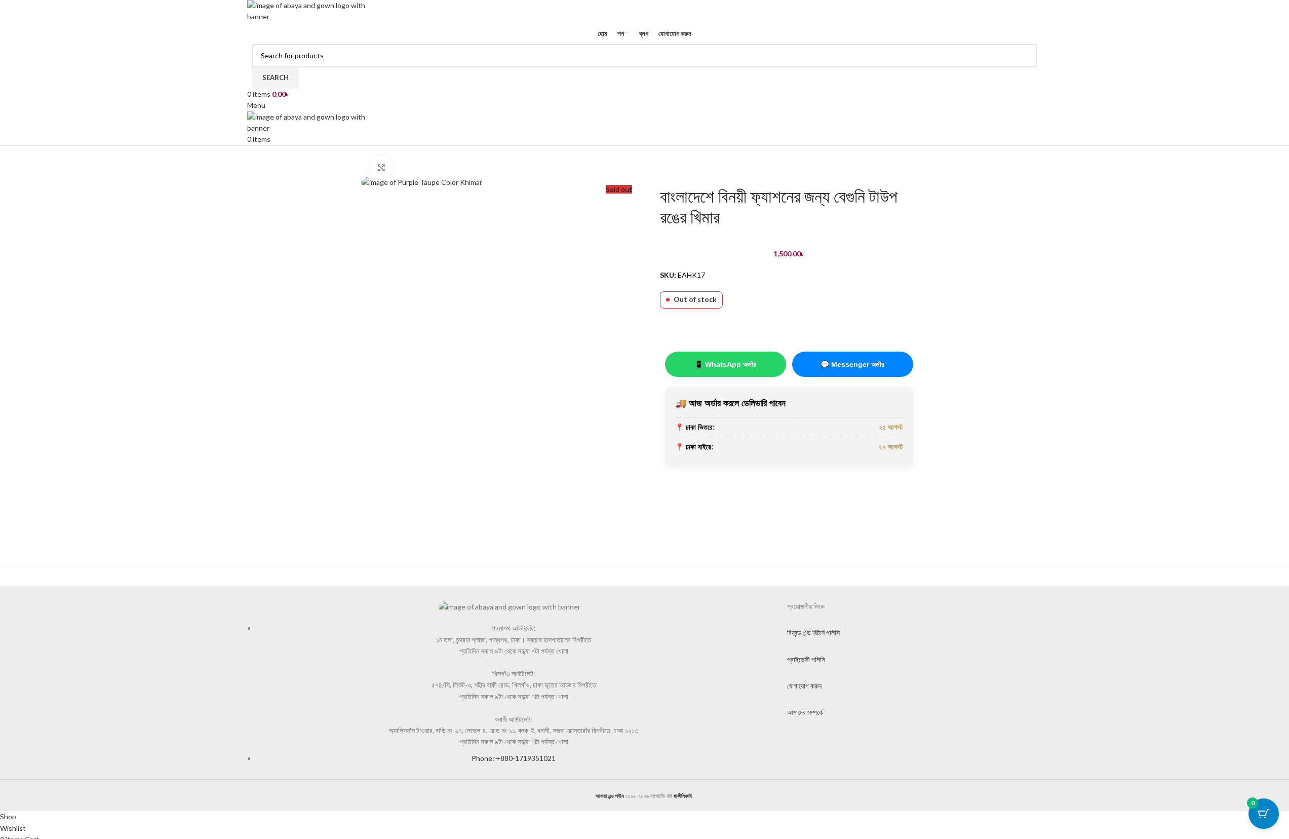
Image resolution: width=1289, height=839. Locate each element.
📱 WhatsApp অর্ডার (725, 364)
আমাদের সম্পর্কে (805, 712)
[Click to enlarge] (381, 167)
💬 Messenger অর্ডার (852, 364)
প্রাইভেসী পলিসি (806, 659)
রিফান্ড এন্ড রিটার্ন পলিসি (813, 632)
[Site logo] (313, 10)
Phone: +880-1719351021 (514, 758)
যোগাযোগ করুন (804, 685)
